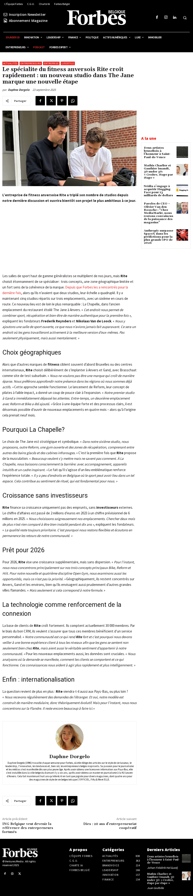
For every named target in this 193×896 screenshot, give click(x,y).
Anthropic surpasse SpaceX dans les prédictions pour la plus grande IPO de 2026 (158, 237)
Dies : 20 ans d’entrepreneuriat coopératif (110, 826)
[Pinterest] (62, 100)
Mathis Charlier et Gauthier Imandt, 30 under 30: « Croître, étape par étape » (158, 172)
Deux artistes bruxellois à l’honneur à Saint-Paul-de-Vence (157, 152)
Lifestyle (68, 63)
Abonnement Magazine (28, 20)
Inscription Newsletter (27, 14)
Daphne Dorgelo (18, 90)
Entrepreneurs (30, 63)
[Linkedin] (174, 17)
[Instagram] (166, 17)
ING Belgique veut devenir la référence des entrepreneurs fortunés (27, 828)
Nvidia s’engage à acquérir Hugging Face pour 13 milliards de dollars (158, 190)
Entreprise (51, 63)
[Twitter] (51, 100)
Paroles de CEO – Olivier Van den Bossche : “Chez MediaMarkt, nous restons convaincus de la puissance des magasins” (158, 213)
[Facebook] (157, 17)
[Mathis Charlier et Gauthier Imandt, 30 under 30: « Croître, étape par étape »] (182, 170)
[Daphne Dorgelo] (69, 737)
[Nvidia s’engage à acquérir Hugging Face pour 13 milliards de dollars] (182, 190)
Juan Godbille (155, 888)
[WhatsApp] (72, 100)
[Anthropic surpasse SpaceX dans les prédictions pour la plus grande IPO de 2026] (182, 235)
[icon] (5, 14)
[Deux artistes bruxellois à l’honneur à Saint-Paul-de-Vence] (182, 152)
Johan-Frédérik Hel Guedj (162, 867)
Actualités (10, 63)
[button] (185, 18)
